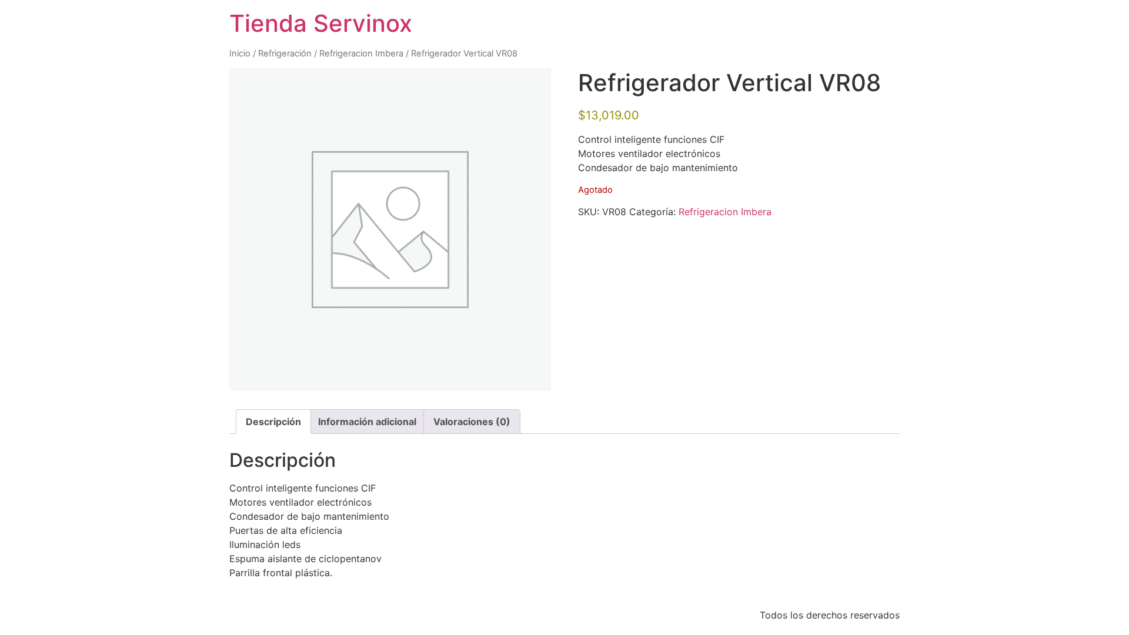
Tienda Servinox (320, 23)
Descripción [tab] (273, 421)
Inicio (239, 53)
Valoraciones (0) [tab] (471, 421)
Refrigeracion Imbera (361, 53)
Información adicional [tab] (367, 421)
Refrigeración (285, 53)
